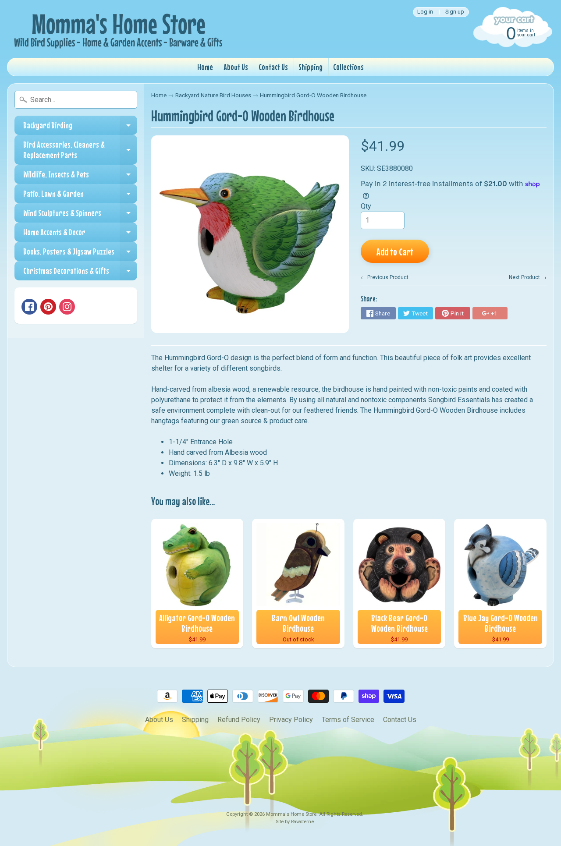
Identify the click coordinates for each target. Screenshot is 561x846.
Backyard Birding (80, 127)
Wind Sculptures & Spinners (80, 215)
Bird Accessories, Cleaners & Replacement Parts (80, 150)
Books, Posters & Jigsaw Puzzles (80, 253)
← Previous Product (384, 277)
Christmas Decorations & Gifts (80, 272)
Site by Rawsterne (295, 822)
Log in (425, 12)
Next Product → (528, 277)
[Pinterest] (48, 307)
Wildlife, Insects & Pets (80, 176)
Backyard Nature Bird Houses (213, 95)
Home (205, 67)
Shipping (310, 67)
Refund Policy (238, 719)
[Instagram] (67, 307)
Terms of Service (348, 719)
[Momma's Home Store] (116, 29)
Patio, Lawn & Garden (80, 195)
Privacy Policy (291, 719)
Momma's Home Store (291, 814)
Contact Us (273, 67)
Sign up (454, 12)
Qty (366, 206)
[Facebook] (29, 307)
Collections (348, 67)
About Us (236, 67)
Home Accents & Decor (80, 234)
